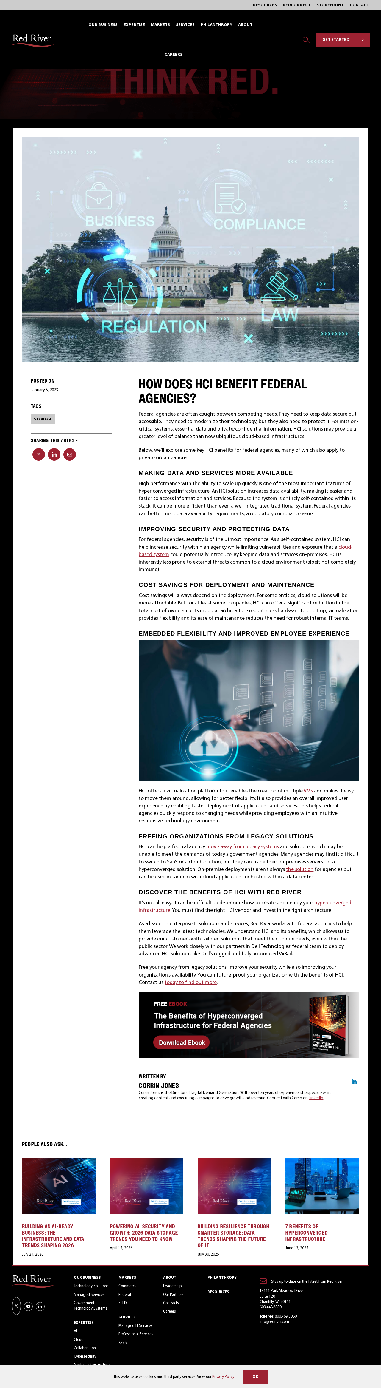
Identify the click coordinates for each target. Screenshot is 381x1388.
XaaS (122, 1342)
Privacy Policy (223, 1376)
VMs (308, 790)
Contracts (171, 1302)
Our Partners (173, 1294)
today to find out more (191, 982)
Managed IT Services (135, 1325)
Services (127, 1317)
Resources (218, 1291)
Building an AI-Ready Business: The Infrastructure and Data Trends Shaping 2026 (53, 1235)
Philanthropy (222, 1277)
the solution (299, 869)
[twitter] (16, 1306)
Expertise (83, 1322)
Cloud (79, 1339)
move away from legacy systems (242, 846)
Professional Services (135, 1333)
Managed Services (89, 1294)
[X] (38, 454)
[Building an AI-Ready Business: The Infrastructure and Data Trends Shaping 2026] (59, 1161)
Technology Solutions (91, 1285)
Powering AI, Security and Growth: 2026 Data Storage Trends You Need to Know (144, 1232)
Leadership (172, 1285)
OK (255, 1376)
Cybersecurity (85, 1356)
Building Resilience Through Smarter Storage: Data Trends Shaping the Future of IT (233, 1235)
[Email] (69, 454)
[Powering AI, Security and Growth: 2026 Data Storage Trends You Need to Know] (146, 1161)
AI (75, 1330)
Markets (127, 1277)
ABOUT (170, 1277)
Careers (169, 1311)
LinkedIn (316, 1097)
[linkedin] (40, 1306)
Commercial (128, 1285)
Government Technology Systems (90, 1305)
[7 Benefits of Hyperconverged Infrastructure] (322, 1161)
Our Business (87, 1277)
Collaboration (85, 1347)
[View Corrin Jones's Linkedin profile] (354, 1081)
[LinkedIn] (54, 454)
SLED (122, 1302)
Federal (124, 1294)
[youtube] (28, 1306)
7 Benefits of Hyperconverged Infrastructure (306, 1232)
